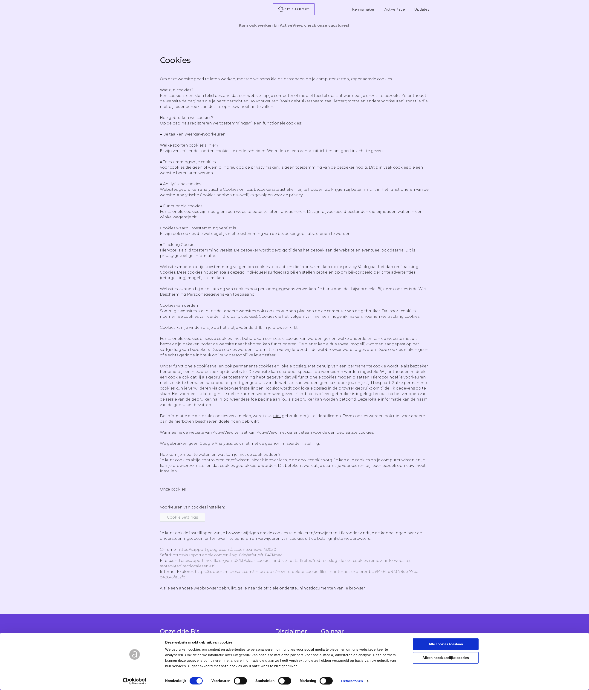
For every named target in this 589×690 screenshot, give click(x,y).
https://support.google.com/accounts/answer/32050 (226, 549)
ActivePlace (394, 9)
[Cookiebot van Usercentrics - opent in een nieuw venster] (135, 681)
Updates (421, 9)
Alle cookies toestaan (446, 644)
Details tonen (352, 681)
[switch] (240, 680)
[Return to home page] (195, 9)
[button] (293, 9)
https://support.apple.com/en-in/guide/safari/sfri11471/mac (227, 555)
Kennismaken (363, 9)
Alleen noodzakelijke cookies (445, 658)
